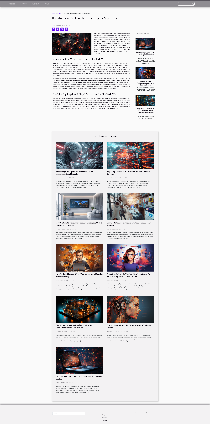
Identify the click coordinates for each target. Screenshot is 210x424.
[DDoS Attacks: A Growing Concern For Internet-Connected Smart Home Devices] (79, 309)
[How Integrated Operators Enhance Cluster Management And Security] (79, 155)
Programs (23, 4)
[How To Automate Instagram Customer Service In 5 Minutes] (130, 207)
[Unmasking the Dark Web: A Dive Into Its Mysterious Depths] (145, 44)
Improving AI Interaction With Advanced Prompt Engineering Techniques (145, 110)
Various (46, 4)
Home (53, 13)
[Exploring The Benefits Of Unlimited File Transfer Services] (130, 155)
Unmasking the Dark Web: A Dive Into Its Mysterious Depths (145, 54)
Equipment (35, 4)
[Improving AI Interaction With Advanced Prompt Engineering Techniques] (145, 100)
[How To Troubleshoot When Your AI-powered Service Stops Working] (79, 258)
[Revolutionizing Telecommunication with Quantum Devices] (145, 73)
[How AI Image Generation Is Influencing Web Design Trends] (130, 309)
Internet (12, 4)
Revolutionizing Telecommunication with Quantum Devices (145, 83)
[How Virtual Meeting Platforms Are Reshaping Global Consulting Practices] (79, 207)
